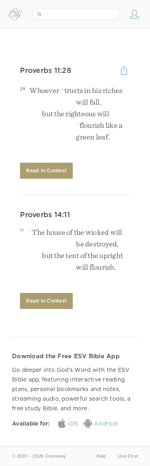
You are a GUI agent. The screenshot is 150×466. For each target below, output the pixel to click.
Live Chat (128, 456)
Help (101, 456)
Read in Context (46, 170)
